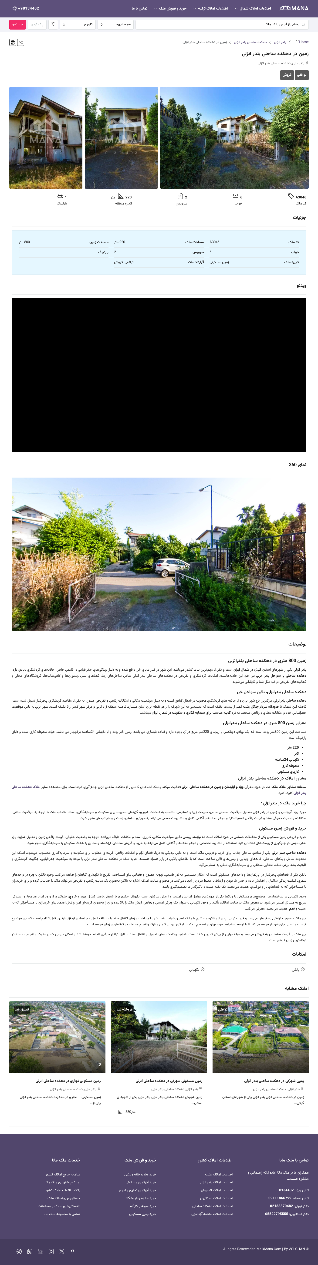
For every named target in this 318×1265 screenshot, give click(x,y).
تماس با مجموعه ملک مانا (62, 1214)
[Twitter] (62, 1252)
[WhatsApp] (29, 1252)
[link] (261, 1037)
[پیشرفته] (53, 25)
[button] (20, 42)
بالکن (295, 970)
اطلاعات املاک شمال (255, 9)
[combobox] (115, 25)
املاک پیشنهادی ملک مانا (62, 1182)
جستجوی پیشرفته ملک (63, 1198)
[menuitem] (25, 8)
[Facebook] (72, 1252)
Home (304, 42)
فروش (287, 75)
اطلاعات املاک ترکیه (213, 9)
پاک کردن (37, 24)
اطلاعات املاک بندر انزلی (216, 1182)
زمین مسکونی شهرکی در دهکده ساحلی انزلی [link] (169, 1081)
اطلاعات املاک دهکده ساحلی (212, 1206)
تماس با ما (139, 9)
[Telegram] (19, 1252)
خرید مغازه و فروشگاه (141, 1198)
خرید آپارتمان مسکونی (141, 1182)
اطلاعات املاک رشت (219, 1174)
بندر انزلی (280, 42)
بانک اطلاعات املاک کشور (62, 1190)
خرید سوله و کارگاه (143, 1206)
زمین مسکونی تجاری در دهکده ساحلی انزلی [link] (68, 1081)
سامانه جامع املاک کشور (63, 1174)
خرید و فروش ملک (172, 9)
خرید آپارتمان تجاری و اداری (137, 1190)
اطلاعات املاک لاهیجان (217, 1190)
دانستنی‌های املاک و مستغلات (59, 1206)
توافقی (301, 75)
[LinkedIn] (40, 1252)
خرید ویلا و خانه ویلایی (140, 1174)
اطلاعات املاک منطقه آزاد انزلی (212, 1214)
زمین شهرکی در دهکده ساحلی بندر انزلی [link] (274, 1081)
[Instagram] (51, 1252)
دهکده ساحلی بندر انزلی (250, 42)
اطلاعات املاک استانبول (216, 1198)
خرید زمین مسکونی (142, 1214)
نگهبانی (194, 970)
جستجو (17, 24)
